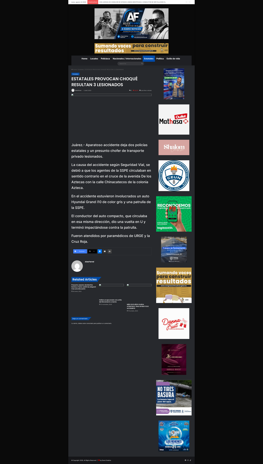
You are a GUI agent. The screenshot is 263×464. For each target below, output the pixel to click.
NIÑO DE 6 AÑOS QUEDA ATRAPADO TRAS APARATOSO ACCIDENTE (138, 306)
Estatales (148, 58)
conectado (89, 323)
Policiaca (105, 58)
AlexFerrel (78, 90)
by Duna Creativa (105, 460)
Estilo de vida (173, 58)
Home (84, 58)
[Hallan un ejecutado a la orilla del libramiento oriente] (111, 291)
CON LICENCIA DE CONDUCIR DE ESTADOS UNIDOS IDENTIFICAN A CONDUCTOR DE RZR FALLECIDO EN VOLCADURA (137, 2)
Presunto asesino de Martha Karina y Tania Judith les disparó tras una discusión (83, 287)
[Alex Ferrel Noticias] (131, 23)
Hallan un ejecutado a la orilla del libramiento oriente (110, 301)
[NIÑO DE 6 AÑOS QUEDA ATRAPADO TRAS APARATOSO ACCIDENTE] (139, 293)
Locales (94, 58)
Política (160, 58)
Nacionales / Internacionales (127, 58)
